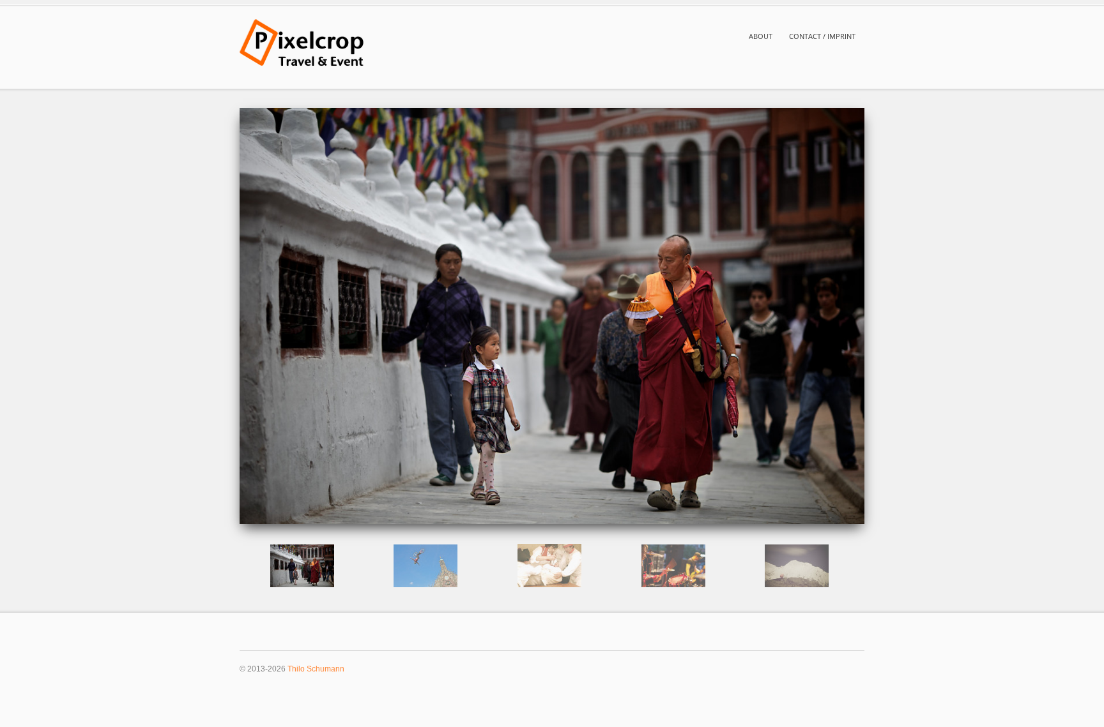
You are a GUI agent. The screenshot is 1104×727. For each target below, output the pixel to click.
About (760, 36)
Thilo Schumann (316, 668)
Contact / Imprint (822, 36)
